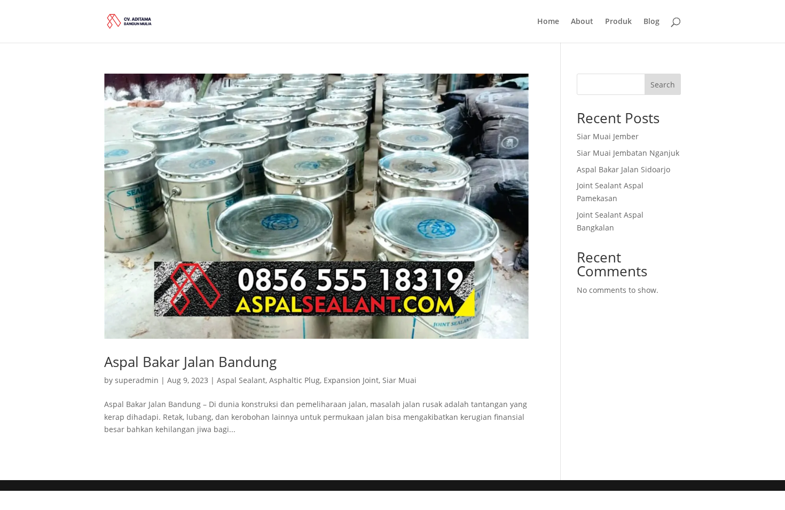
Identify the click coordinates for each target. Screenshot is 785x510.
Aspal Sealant (241, 380)
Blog (651, 22)
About (582, 22)
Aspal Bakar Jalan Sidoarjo (623, 169)
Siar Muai (399, 380)
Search (662, 84)
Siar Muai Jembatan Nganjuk (628, 153)
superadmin (137, 380)
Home (548, 22)
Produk (618, 22)
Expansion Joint (351, 380)
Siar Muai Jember (608, 136)
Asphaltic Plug (294, 380)
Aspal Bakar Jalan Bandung (190, 361)
